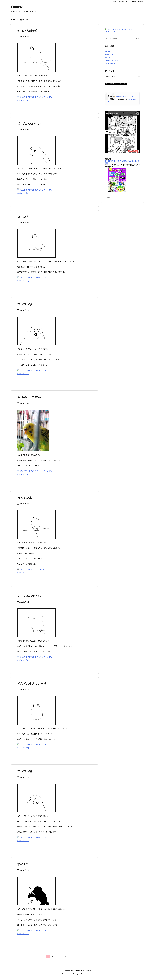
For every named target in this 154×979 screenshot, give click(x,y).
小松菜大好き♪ (110, 55)
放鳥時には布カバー (111, 61)
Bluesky (128, 2)
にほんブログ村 (23, 100)
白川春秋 (15, 20)
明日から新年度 (27, 31)
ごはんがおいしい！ (30, 124)
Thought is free (87, 974)
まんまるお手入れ (29, 596)
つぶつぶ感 (24, 304)
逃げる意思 (108, 52)
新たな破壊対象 (110, 63)
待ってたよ (24, 498)
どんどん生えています (32, 684)
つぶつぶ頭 (24, 771)
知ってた (108, 58)
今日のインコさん (29, 397)
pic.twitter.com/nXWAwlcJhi (125, 96)
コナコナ (23, 217)
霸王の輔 (121, 2)
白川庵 (114, 2)
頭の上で (23, 864)
